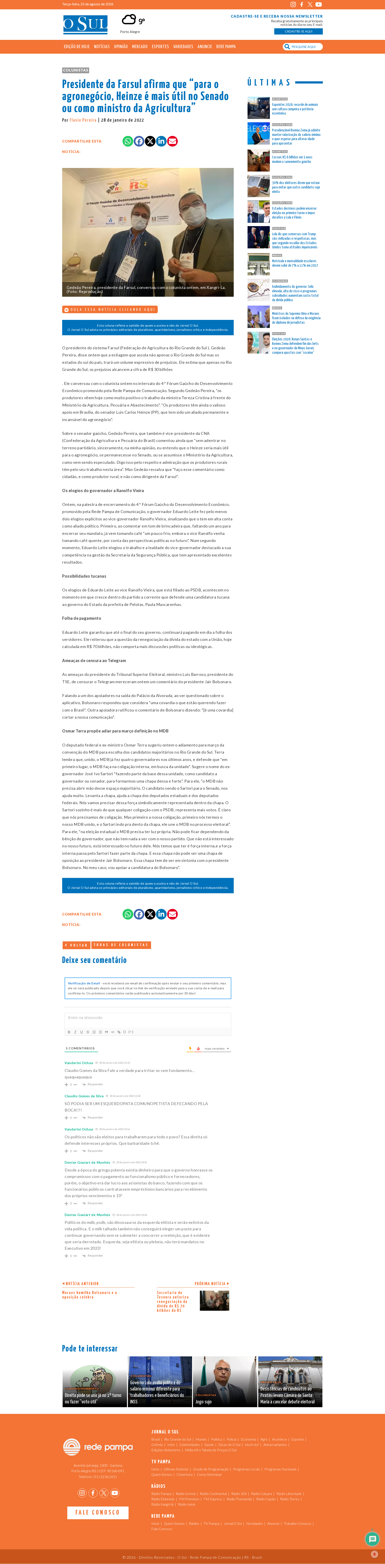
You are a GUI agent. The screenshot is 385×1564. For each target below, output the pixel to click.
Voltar (78, 945)
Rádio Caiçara (261, 1493)
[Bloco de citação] (106, 1032)
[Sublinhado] (81, 1032)
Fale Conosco (98, 1513)
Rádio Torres (289, 1499)
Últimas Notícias (176, 1469)
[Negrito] (69, 1032)
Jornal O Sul (85, 24)
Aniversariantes (275, 1444)
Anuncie (205, 47)
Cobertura (184, 1474)
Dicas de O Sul (229, 1444)
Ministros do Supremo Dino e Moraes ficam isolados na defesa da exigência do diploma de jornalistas (296, 318)
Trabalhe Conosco (297, 1523)
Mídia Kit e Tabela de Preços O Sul (211, 1450)
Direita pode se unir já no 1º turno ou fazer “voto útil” (93, 1399)
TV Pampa (211, 1523)
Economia (248, 1439)
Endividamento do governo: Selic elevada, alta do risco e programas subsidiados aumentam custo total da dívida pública (295, 293)
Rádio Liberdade (289, 1493)
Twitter (310, 4)
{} (124, 1031)
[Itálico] (75, 1032)
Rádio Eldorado (163, 1499)
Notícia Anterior (82, 1284)
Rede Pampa (226, 47)
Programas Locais (246, 1469)
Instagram (293, 4)
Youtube (318, 4)
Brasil (155, 1439)
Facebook (301, 4)
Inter (171, 1444)
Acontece (279, 1439)
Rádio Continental (213, 1493)
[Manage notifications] (374, 1554)
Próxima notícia (210, 1284)
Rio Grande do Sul (177, 1439)
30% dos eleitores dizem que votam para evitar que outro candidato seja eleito (296, 187)
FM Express (213, 1499)
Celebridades (189, 1444)
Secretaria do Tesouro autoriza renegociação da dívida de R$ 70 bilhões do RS (173, 1302)
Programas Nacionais (280, 1469)
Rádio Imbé (186, 1504)
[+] (131, 1031)
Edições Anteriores (165, 1450)
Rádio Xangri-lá (162, 1504)
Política (216, 1439)
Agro (264, 1439)
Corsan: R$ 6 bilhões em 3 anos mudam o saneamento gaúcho (292, 159)
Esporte (297, 1439)
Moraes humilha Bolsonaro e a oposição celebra (89, 1295)
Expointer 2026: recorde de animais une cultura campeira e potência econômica (295, 109)
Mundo (201, 1439)
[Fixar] (88, 1032)
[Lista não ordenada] (100, 1032)
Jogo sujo (203, 1402)
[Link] (119, 1032)
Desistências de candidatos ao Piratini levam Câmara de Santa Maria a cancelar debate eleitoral (287, 1395)
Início (155, 1469)
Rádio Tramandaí (239, 1499)
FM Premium (189, 1499)
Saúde (209, 1444)
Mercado (140, 47)
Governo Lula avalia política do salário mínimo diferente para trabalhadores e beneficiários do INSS (157, 1392)
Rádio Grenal (185, 1493)
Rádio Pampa (161, 1493)
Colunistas (75, 70)
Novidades (254, 1523)
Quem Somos (161, 1474)
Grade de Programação (211, 1469)
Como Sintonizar (209, 1474)
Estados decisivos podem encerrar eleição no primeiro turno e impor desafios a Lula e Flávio (294, 213)
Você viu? (252, 1444)
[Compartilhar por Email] (172, 141)
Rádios (194, 1523)
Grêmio (157, 1444)
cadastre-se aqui (298, 31)
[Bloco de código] (113, 1032)
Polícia (231, 1439)
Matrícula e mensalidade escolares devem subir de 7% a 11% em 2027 (295, 263)
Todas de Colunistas (121, 945)
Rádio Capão (266, 1499)
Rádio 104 (239, 1493)
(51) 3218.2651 (105, 1476)
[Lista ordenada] (94, 1032)
